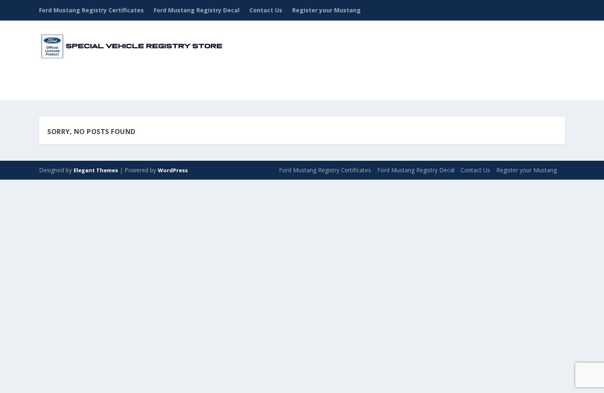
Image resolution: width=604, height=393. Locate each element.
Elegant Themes (96, 170)
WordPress (173, 170)
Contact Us (265, 10)
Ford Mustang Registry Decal (197, 10)
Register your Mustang (326, 10)
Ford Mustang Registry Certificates (91, 10)
